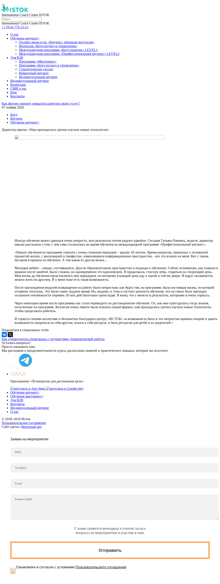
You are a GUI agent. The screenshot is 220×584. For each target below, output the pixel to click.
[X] (10, 334)
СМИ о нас (18, 88)
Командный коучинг (34, 73)
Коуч (13, 114)
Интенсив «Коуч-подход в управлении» (48, 46)
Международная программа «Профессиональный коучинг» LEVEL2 (69, 54)
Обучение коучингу (24, 38)
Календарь (18, 84)
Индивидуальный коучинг (38, 77)
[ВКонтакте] (4, 334)
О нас (14, 34)
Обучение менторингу (26, 396)
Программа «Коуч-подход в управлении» (49, 65)
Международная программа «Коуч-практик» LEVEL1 (58, 50)
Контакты (17, 96)
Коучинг (16, 118)
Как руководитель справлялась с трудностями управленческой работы (53, 339)
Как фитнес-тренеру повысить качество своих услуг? (41, 103)
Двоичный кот (31, 427)
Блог (13, 92)
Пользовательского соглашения (100, 567)
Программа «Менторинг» (38, 61)
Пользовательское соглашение (24, 423)
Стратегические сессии (36, 69)
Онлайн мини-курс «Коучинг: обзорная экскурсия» (56, 42)
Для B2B (16, 57)
